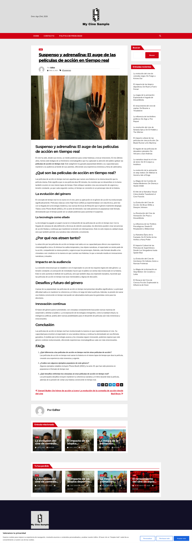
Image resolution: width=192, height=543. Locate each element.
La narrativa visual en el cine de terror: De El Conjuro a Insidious (145, 162)
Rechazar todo (164, 538)
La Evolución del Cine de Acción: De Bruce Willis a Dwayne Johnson (143, 205)
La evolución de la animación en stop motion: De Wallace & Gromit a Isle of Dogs (145, 172)
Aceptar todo (181, 538)
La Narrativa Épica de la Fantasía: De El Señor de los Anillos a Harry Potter (145, 237)
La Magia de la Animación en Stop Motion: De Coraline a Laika (145, 271)
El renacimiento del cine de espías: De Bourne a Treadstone (144, 108)
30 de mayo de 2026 (143, 485)
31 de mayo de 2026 (110, 485)
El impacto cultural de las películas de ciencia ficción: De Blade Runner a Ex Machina (145, 140)
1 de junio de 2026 (77, 485)
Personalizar (147, 538)
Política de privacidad (70, 36)
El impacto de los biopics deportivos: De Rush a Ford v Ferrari (145, 86)
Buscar (136, 48)
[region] (96, 536)
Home (36, 36)
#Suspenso (66, 70)
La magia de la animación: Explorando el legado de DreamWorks (144, 97)
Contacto (49, 36)
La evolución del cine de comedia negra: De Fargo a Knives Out (144, 76)
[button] (160, 36)
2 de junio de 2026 (44, 485)
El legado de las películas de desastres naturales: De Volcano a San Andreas (145, 151)
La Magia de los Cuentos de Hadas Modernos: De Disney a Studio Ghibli (145, 183)
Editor (52, 68)
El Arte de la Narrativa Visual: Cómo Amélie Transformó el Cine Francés (145, 194)
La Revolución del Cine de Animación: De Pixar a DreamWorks (144, 215)
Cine (40, 49)
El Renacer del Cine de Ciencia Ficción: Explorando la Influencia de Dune (145, 282)
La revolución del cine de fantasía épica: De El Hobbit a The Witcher (145, 129)
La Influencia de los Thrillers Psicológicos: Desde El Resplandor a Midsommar (144, 226)
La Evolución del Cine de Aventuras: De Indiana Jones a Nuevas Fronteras (145, 261)
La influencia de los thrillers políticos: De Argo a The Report (144, 119)
